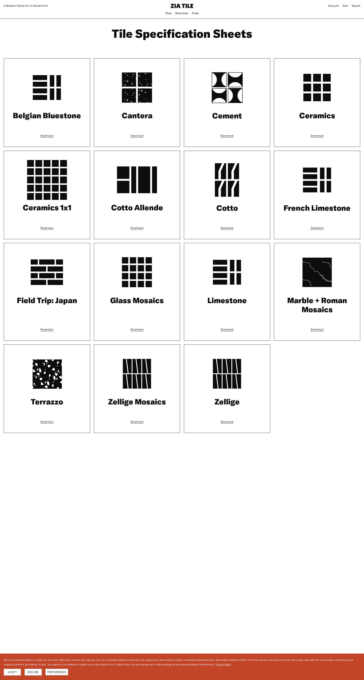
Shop (168, 13)
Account (333, 5)
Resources (181, 13)
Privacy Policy (223, 664)
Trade (195, 13)
